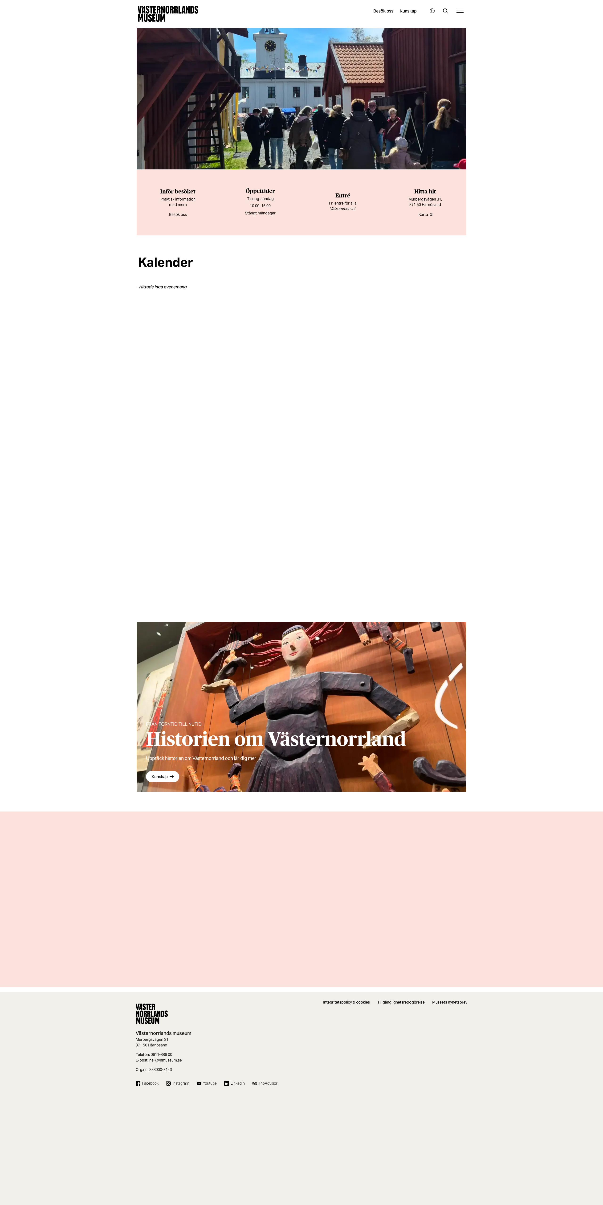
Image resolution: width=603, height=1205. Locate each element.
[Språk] (432, 11)
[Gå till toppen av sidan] (586, 1200)
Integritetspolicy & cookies (346, 1002)
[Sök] (445, 11)
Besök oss (383, 11)
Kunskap (408, 11)
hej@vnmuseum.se (165, 1060)
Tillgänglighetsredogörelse (401, 1002)
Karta (424, 214)
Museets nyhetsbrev (449, 1002)
